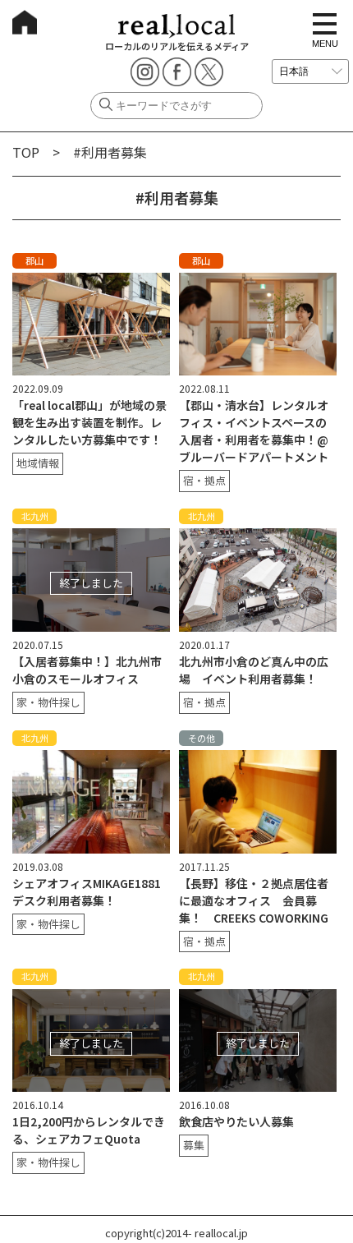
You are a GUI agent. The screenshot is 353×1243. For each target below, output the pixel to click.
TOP (25, 152)
